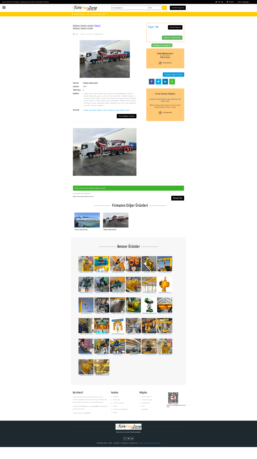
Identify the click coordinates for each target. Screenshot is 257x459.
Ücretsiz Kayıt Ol (178, 8)
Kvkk (143, 406)
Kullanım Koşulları (147, 400)
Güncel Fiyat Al (175, 27)
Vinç (88, 14)
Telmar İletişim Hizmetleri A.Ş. (149, 443)
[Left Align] (164, 8)
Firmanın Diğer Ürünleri (173, 74)
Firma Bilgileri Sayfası (127, 116)
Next (139, 55)
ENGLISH (46, 2)
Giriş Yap (220, 2)
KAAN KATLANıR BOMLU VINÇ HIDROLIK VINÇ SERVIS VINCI (107, 110)
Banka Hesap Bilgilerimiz (120, 409)
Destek (231, 2)
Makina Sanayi (79, 14)
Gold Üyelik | (40, 2)
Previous (70, 55)
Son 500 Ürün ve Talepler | (12, 2)
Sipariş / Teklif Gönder (172, 38)
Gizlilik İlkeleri (146, 403)
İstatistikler (145, 409)
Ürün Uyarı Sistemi (118, 403)
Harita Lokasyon (147, 396)
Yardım (115, 406)
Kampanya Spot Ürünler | (28, 2)
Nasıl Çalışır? (117, 400)
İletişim (115, 412)
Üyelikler (115, 396)
